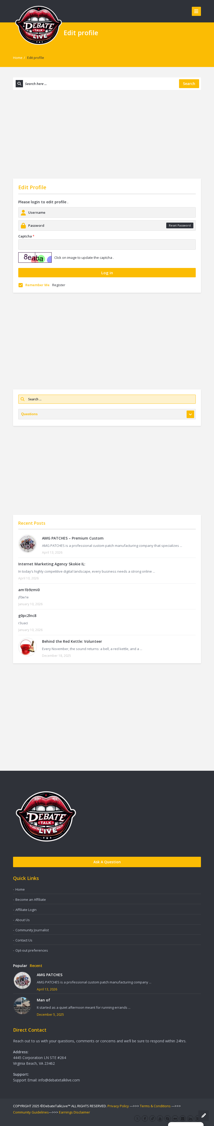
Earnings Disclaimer (74, 1112)
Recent (36, 965)
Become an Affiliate (30, 899)
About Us (22, 919)
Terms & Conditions (155, 1106)
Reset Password (180, 225)
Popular (20, 965)
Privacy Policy (118, 1106)
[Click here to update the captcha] (35, 257)
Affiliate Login (26, 909)
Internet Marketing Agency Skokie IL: (51, 563)
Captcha (26, 236)
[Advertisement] (107, 134)
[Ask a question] (203, 1115)
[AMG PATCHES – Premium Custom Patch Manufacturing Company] (27, 543)
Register (58, 285)
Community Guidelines (31, 1112)
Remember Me (37, 285)
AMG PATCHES (49, 974)
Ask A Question (107, 861)
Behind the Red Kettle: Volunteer (72, 641)
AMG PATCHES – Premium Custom (73, 538)
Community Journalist (32, 930)
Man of (43, 1000)
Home (17, 57)
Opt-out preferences (31, 950)
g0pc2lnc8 (27, 615)
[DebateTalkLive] (38, 24)
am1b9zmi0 (29, 589)
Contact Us (23, 940)
